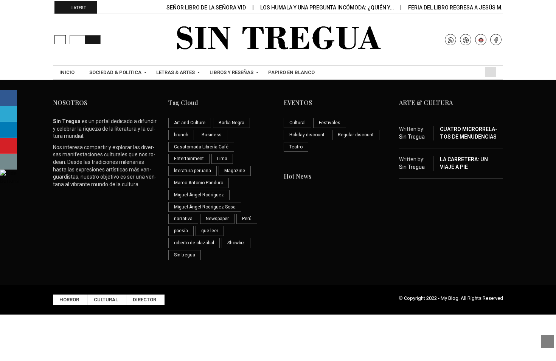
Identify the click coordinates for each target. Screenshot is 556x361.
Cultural (297, 122)
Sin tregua (184, 255)
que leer (209, 230)
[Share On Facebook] (8, 98)
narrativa (183, 218)
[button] (60, 39)
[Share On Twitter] (8, 114)
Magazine (234, 170)
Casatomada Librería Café (201, 147)
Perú (247, 218)
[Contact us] (8, 162)
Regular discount (356, 134)
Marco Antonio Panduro (198, 182)
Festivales (329, 122)
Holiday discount (307, 134)
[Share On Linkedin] (8, 130)
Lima (222, 158)
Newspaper (217, 218)
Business (212, 134)
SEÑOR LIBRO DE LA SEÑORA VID (206, 8)
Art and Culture (189, 122)
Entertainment (189, 158)
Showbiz (236, 242)
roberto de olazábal (194, 242)
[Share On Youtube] (8, 146)
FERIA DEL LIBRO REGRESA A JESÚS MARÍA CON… (469, 8)
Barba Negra (231, 122)
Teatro (296, 147)
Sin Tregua (412, 137)
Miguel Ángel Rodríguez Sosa (205, 207)
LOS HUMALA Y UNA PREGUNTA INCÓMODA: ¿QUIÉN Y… (327, 8)
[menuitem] (68, 72)
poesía (181, 230)
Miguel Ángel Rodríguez (199, 194)
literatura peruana (192, 170)
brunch (181, 134)
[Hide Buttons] (9, 177)
